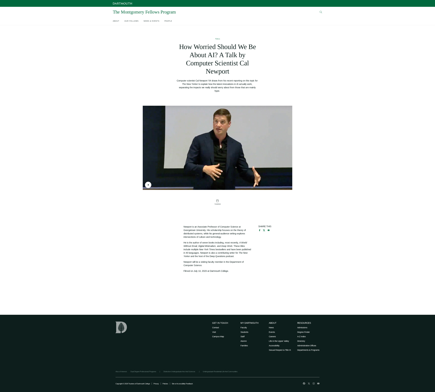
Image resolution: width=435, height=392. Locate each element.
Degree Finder (303, 332)
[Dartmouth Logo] (122, 3)
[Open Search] (321, 12)
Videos (217, 39)
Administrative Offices (306, 345)
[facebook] (259, 230)
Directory (301, 341)
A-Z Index (301, 336)
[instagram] (314, 383)
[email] (268, 230)
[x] (264, 230)
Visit (214, 332)
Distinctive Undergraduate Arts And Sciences (179, 371)
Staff (242, 336)
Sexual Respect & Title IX (280, 350)
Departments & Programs (308, 350)
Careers (272, 336)
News (271, 327)
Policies (165, 384)
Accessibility (274, 345)
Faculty (243, 327)
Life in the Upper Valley (279, 341)
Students (244, 332)
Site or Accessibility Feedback (182, 384)
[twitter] (309, 383)
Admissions (302, 327)
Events (272, 332)
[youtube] (318, 383)
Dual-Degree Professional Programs (143, 371)
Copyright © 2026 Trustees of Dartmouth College (133, 384)
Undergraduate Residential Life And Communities (220, 371)
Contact (215, 327)
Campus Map (218, 336)
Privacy (156, 384)
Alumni (243, 341)
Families (244, 345)
